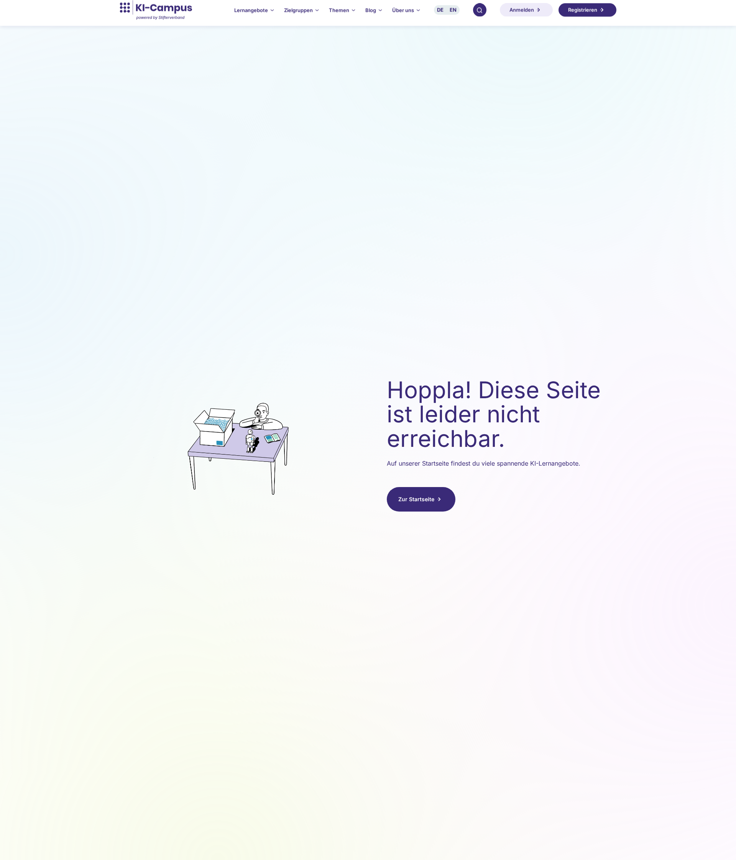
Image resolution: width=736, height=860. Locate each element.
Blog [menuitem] (370, 16)
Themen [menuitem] (339, 16)
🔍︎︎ (479, 16)
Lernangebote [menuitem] (251, 16)
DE (440, 16)
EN (453, 16)
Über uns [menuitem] (403, 16)
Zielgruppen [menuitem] (298, 16)
